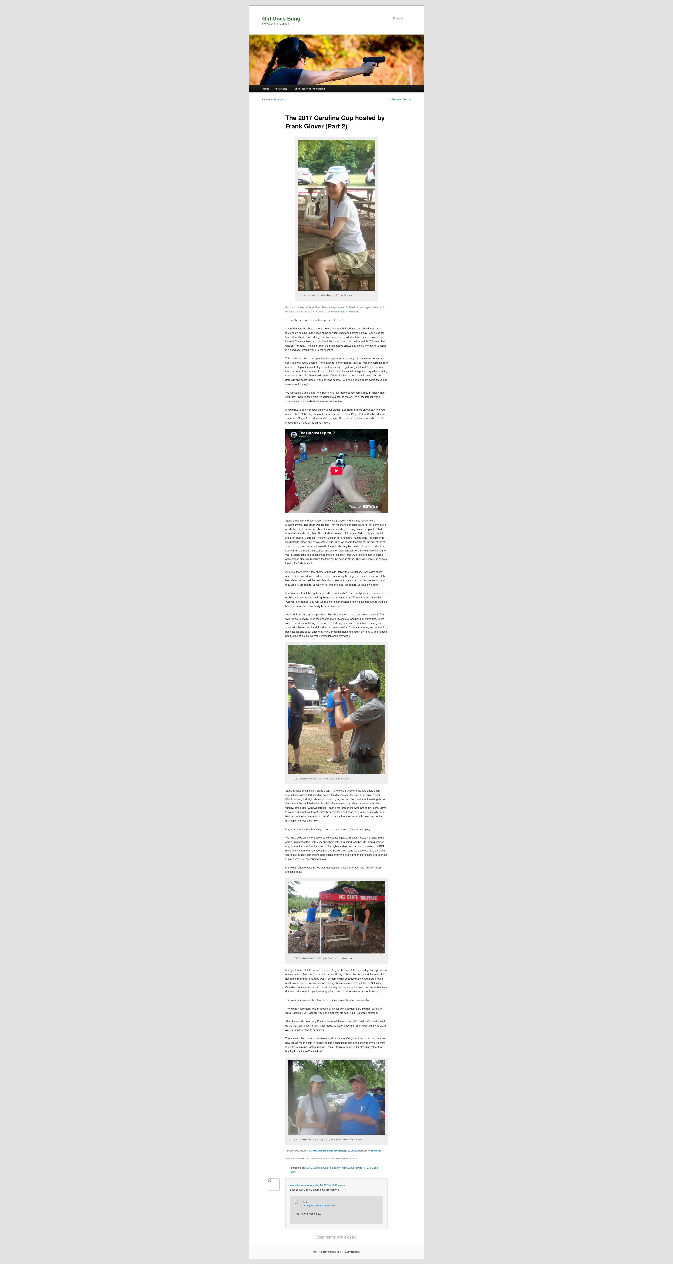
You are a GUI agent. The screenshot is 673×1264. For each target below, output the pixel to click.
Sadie (353, 1150)
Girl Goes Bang (281, 18)
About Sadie (281, 88)
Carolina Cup (315, 1150)
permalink (376, 1150)
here (343, 311)
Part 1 (340, 320)
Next (407, 99)
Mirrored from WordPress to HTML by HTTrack (336, 1251)
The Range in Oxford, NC (335, 1150)
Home (266, 88)
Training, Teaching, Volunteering (309, 88)
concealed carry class (301, 1185)
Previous (395, 99)
